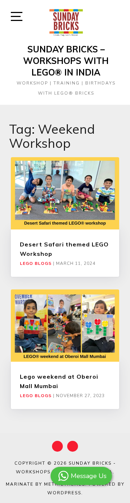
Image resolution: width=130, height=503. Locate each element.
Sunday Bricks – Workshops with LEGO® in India (66, 61)
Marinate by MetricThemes (45, 484)
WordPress (64, 493)
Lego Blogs (36, 263)
